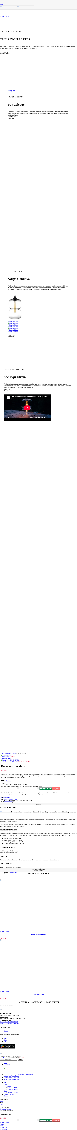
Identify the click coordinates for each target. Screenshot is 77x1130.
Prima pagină (5, 753)
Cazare (6, 1031)
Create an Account (5, 1109)
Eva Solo (8, 781)
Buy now (56, 789)
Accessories (12, 753)
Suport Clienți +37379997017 (9, 1022)
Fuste (9, 1086)
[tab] (40, 797)
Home (5, 1038)
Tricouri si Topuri (13, 1092)
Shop (5, 1040)
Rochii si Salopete (13, 1089)
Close (1, 1101)
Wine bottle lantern (38, 934)
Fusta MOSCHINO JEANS (9, 762)
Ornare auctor (5, 756)
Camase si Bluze (12, 1087)
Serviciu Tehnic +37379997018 (9, 1023)
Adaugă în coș (46, 789)
